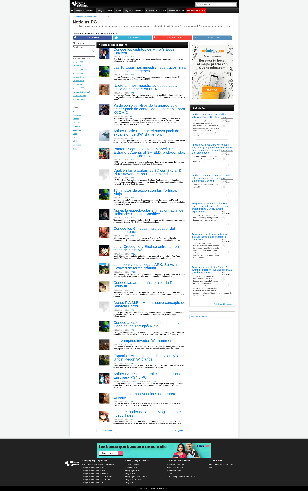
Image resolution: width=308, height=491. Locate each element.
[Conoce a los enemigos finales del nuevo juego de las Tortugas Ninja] (104, 327)
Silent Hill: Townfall (175, 464)
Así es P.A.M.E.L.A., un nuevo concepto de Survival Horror (149, 304)
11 (134, 254)
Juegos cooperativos (85, 11)
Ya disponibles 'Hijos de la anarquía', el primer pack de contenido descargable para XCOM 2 (149, 109)
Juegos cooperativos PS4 (93, 470)
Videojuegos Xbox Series (136, 476)
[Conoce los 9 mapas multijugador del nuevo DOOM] (104, 233)
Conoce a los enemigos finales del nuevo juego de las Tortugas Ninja (147, 324)
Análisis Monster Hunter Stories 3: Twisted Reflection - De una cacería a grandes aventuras (212, 270)
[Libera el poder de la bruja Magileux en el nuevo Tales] (104, 416)
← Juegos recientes (106, 431)
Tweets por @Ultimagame (199, 316)
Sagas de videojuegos (134, 11)
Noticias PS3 (78, 66)
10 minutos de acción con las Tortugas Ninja (145, 192)
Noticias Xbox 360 (80, 73)
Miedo (75, 141)
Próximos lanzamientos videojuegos (98, 464)
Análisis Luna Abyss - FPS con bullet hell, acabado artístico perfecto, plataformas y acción (211, 178)
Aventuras (77, 115)
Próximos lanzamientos (156, 11)
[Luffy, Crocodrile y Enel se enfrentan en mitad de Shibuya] (104, 251)
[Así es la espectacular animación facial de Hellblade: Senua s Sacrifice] (104, 215)
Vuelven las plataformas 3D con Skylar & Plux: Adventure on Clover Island (147, 172)
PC (75, 51)
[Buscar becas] (154, 450)
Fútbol (75, 134)
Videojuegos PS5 (132, 470)
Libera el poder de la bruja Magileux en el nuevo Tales (147, 413)
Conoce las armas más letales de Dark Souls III (145, 284)
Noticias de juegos (177, 11)
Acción (75, 111)
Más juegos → (180, 431)
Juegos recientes (105, 11)
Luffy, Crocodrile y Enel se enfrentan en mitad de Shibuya (146, 248)
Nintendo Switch (132, 467)
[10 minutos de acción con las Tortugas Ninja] (104, 195)
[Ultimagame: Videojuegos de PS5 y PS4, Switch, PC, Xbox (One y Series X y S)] (79, 4)
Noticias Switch (79, 77)
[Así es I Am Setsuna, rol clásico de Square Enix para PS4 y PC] (104, 378)
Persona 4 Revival (175, 467)
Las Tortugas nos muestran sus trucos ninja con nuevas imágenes (149, 69)
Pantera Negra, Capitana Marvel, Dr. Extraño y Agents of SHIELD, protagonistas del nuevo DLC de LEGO (149, 152)
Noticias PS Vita (79, 88)
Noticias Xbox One (80, 69)
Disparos (76, 126)
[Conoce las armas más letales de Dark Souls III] (104, 287)
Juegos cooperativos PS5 (93, 467)
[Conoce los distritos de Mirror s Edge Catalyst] (104, 54)
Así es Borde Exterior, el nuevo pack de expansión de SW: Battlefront (146, 132)
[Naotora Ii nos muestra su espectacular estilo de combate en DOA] (104, 90)
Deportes (76, 122)
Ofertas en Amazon (196, 11)
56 (134, 401)
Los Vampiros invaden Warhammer (142, 341)
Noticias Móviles (79, 96)
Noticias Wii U (78, 81)
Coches (76, 119)
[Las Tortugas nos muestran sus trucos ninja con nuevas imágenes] (104, 72)
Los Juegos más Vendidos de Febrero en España (147, 395)
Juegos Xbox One (133, 479)
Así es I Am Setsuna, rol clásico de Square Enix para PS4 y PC (149, 375)
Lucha (75, 137)
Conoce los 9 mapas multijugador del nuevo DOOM (144, 230)
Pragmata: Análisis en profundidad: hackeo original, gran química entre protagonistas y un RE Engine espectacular (210, 207)
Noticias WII (77, 84)
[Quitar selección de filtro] (94, 51)
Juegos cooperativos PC (93, 482)
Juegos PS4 (130, 473)
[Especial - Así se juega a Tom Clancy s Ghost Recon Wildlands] (104, 360)
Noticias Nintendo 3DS (81, 92)
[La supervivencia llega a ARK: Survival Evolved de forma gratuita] (104, 269)
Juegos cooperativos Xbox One (96, 479)
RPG (75, 149)
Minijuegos (77, 145)
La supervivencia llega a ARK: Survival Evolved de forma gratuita (145, 266)
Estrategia (77, 130)
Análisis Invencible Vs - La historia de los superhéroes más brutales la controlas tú (211, 237)
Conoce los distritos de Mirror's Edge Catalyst (143, 51)
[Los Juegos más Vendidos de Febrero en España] (104, 398)
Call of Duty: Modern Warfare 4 (181, 476)
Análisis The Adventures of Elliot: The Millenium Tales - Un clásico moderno (211, 115)
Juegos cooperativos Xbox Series (97, 476)
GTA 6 (169, 473)
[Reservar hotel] (212, 71)
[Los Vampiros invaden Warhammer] (104, 345)
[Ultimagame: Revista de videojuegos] (72, 10)
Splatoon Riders (174, 470)
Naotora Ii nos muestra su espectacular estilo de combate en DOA (146, 87)
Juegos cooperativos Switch (95, 473)
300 (134, 272)
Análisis (118, 11)
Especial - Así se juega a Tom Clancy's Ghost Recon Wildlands (145, 357)
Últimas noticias (132, 464)
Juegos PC (129, 482)
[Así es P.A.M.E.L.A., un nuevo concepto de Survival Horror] (104, 307)
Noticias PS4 (78, 62)
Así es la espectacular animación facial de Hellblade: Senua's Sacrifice (148, 212)
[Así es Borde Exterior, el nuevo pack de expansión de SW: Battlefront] (104, 135)
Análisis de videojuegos (223, 304)
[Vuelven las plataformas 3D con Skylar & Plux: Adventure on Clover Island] (104, 175)
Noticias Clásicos (79, 99)
